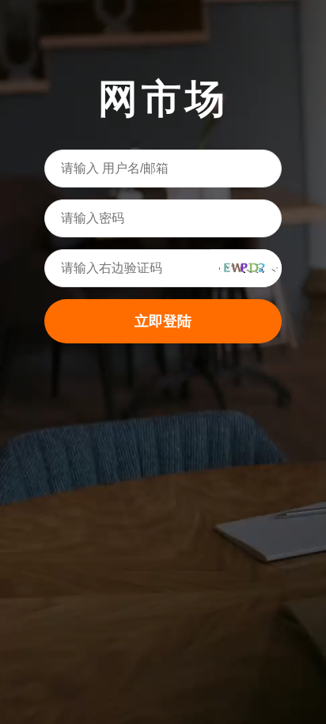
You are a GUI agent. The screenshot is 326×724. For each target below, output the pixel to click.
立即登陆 (163, 321)
